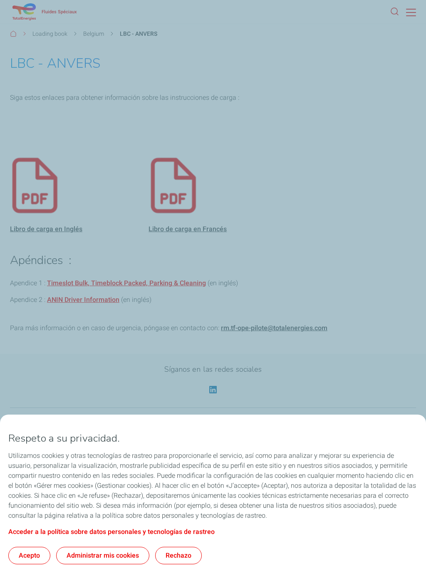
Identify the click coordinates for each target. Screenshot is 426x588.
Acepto (29, 555)
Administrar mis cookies (103, 555)
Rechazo (178, 555)
